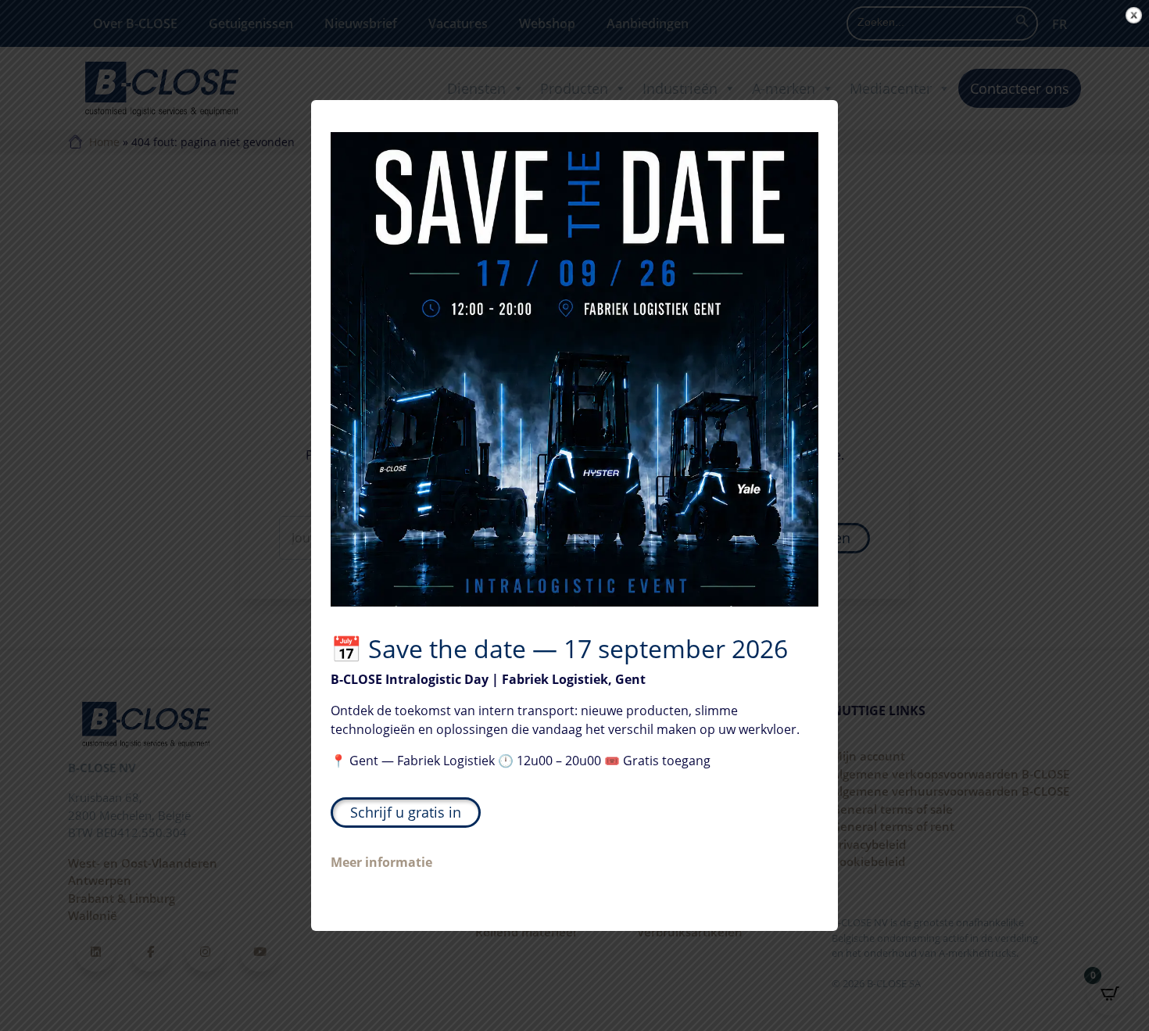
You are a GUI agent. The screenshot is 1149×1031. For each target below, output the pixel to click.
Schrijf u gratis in (405, 812)
